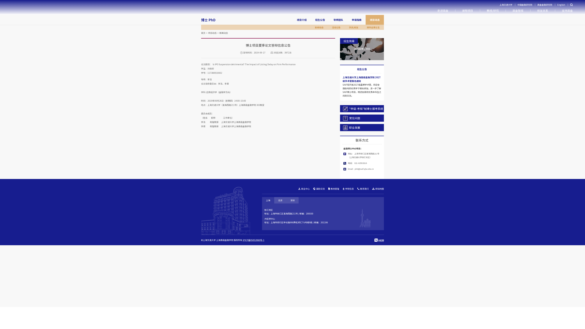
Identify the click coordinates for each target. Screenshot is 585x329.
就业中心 (305, 188)
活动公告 (336, 27)
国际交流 (320, 188)
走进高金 (442, 10)
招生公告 (320, 20)
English (561, 4)
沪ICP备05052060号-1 (253, 240)
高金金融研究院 (544, 4)
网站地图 (379, 188)
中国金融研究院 (524, 4)
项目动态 (375, 20)
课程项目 (467, 10)
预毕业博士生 (373, 27)
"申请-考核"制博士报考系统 (366, 109)
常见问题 (354, 118)
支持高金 (567, 10)
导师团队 (338, 20)
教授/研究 (493, 10)
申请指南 (357, 20)
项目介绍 (302, 20)
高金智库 (517, 10)
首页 (203, 32)
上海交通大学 (506, 4)
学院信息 (349, 188)
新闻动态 (319, 27)
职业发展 (354, 127)
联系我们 (364, 188)
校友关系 (542, 10)
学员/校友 (353, 27)
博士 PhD (208, 19)
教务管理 (335, 188)
